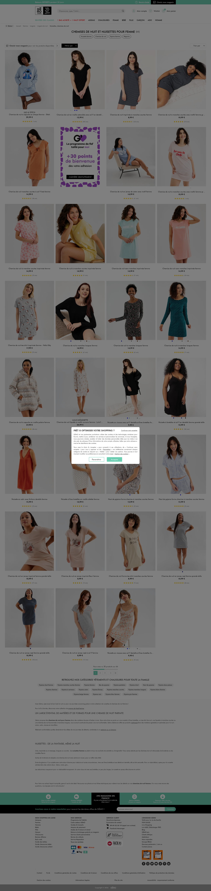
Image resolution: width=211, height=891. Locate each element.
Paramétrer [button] (107, 449)
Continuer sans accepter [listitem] (129, 430)
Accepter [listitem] (114, 459)
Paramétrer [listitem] (96, 459)
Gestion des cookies (121, 454)
